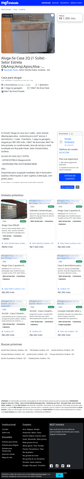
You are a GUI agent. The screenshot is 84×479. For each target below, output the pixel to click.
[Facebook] (51, 466)
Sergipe (26, 465)
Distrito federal (28, 436)
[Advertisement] (28, 112)
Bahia (34, 432)
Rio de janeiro (28, 452)
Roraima (26, 462)
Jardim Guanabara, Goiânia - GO (13, 358)
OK (59, 475)
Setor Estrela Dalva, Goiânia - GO (34, 70)
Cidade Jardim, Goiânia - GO (39, 358)
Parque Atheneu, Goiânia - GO (12, 354)
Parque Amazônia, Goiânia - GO (62, 354)
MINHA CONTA (76, 3)
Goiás (25, 439)
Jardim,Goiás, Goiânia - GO (37, 354)
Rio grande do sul (29, 459)
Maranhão (32, 439)
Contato (5, 429)
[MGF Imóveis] (9, 3)
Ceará (39, 432)
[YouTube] (68, 466)
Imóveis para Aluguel (10, 445)
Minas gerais (28, 446)
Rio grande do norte (30, 455)
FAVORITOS (64, 3)
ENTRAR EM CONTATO (69, 177)
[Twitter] (62, 466)
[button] (5, 35)
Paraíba (41, 446)
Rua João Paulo (11, 70)
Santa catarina (35, 462)
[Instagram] (57, 466)
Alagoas (30, 429)
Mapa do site (7, 457)
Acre (24, 429)
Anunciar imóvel (8, 454)
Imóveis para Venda (9, 442)
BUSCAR (55, 3)
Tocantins (41, 465)
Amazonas (27, 432)
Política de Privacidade (38, 474)
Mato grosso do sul (30, 442)
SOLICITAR (64, 152)
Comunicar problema (42, 412)
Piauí (42, 449)
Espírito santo (40, 436)
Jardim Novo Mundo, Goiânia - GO (14, 350)
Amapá (36, 429)
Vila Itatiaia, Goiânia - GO (39, 350)
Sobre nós (6, 432)
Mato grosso (42, 439)
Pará (35, 446)
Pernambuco (34, 449)
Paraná (25, 449)
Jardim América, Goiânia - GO (63, 350)
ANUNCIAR (46, 3)
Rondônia (41, 459)
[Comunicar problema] (77, 187)
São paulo (33, 465)
